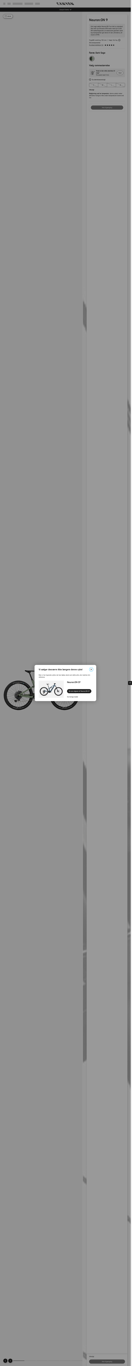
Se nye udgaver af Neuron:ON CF (79, 691)
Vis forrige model (72, 697)
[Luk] (91, 669)
